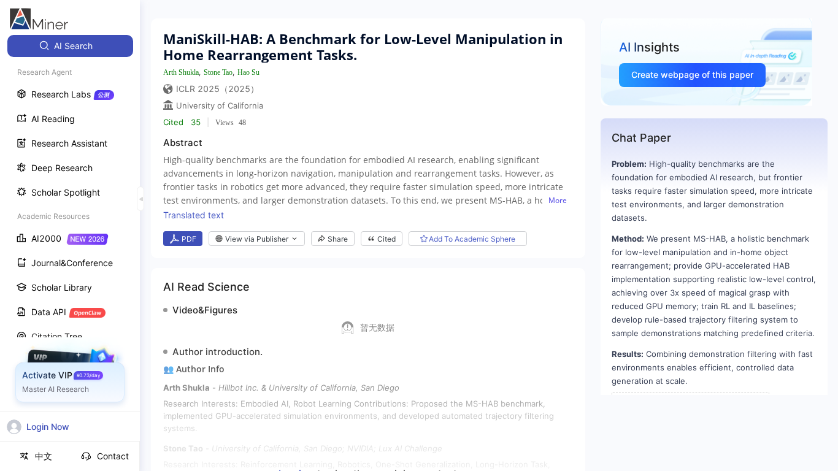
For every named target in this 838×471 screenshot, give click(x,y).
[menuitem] (70, 46)
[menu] (70, 228)
